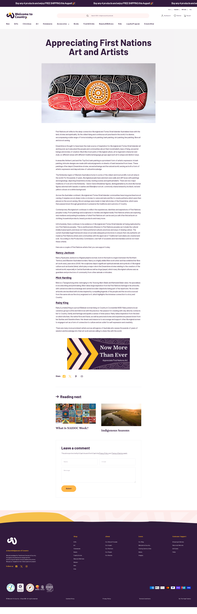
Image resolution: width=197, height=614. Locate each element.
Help (190, 9)
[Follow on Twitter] (21, 567)
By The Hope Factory (185, 598)
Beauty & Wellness (106, 24)
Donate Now (149, 24)
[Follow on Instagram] (26, 567)
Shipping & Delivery (178, 542)
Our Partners (109, 548)
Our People (108, 552)
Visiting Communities (145, 548)
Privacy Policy (104, 453)
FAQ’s (174, 552)
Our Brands (108, 555)
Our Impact (108, 545)
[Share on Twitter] (70, 376)
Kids (120, 24)
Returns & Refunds (177, 545)
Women (76, 562)
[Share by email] (82, 376)
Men (75, 565)
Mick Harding (63, 277)
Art (37, 24)
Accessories (62, 24)
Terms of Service (117, 453)
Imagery (141, 555)
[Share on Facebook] (64, 376)
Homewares (47, 24)
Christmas (27, 24)
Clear (117, 16)
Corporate (176, 9)
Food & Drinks (89, 24)
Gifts (16, 24)
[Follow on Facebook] (16, 567)
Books (76, 24)
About (169, 9)
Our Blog (141, 542)
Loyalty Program (133, 24)
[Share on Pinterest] (76, 376)
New (7, 24)
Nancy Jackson (65, 252)
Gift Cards (184, 9)
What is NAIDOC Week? (72, 428)
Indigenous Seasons (115, 430)
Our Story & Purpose (111, 542)
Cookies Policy (70, 598)
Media (140, 552)
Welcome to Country (144, 545)
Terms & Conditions (144, 598)
